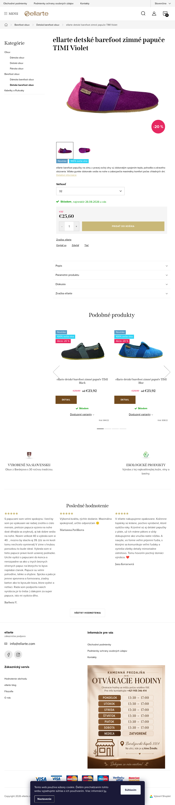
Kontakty (84, 3)
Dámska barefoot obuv (22, 79)
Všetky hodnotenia (87, 612)
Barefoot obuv (11, 74)
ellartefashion (8, 654)
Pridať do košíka (123, 226)
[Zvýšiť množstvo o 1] (76, 226)
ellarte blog (10, 685)
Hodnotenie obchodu (15, 678)
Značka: (63, 239)
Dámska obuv (17, 57)
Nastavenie (44, 799)
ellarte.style (18, 654)
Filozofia (8, 691)
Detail (66, 399)
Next (167, 372)
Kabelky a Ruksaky (14, 90)
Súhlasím (130, 790)
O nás (7, 697)
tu (105, 791)
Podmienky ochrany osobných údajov (53, 3)
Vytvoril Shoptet (162, 796)
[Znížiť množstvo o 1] (62, 226)
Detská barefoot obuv (22, 85)
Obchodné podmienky (15, 3)
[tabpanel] (82, 375)
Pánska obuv (16, 68)
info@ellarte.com (22, 643)
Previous (56, 372)
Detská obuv (16, 63)
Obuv (7, 52)
